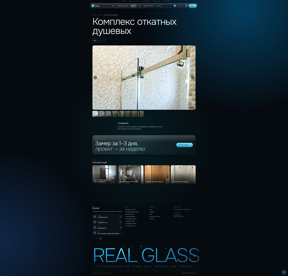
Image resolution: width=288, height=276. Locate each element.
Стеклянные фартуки (130, 219)
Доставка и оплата (149, 5)
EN (182, 5)
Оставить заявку (183, 145)
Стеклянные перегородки (132, 212)
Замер (191, 5)
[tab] (95, 114)
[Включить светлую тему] (176, 6)
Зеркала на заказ (129, 214)
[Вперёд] (192, 77)
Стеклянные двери (130, 216)
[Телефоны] (186, 5)
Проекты (133, 5)
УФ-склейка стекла (130, 225)
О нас (113, 5)
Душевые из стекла (130, 209)
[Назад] (95, 77)
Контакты (158, 5)
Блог (140, 5)
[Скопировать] (120, 217)
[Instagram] (100, 238)
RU (180, 5)
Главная (94, 15)
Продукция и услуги (123, 5)
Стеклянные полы (129, 221)
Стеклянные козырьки (131, 223)
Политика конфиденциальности (189, 273)
